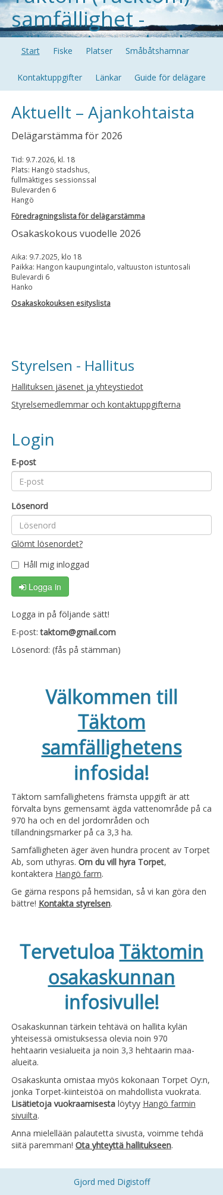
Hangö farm (78, 873)
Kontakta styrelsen (75, 903)
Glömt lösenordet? (47, 543)
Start (30, 50)
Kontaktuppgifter (49, 77)
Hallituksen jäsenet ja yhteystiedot (77, 386)
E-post (23, 461)
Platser (99, 50)
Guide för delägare (170, 77)
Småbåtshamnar (157, 50)
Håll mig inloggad (56, 564)
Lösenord (29, 505)
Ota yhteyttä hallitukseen (123, 1145)
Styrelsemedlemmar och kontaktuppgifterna (96, 404)
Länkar (108, 77)
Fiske (63, 50)
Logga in (43, 586)
